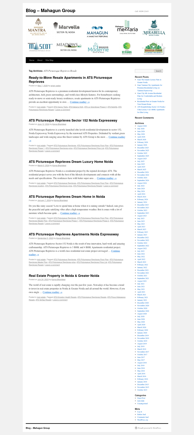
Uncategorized (142, 403)
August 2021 (142, 281)
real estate (41, 107)
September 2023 (143, 213)
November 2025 (143, 150)
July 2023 (140, 218)
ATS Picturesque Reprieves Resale (87, 185)
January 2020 (142, 332)
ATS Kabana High (76, 107)
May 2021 (141, 289)
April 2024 (141, 194)
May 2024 (141, 191)
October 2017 (142, 354)
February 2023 (142, 232)
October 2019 (142, 341)
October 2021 (142, 275)
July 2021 (140, 283)
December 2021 (143, 270)
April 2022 (141, 259)
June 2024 (141, 188)
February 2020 (142, 330)
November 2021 (143, 273)
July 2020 (140, 316)
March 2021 (141, 294)
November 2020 (143, 305)
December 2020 (143, 302)
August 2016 (142, 362)
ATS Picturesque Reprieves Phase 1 (63, 220)
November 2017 (143, 351)
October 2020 (142, 308)
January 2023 (142, 234)
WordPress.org (142, 420)
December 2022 (143, 237)
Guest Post (141, 398)
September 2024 (143, 180)
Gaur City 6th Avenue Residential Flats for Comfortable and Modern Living (149, 96)
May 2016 (141, 371)
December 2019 (143, 335)
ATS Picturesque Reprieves (65, 145)
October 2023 (142, 210)
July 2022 (140, 251)
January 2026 (142, 145)
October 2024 (142, 177)
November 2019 (143, 338)
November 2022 (143, 240)
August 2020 (142, 313)
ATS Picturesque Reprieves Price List (89, 148)
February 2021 (142, 297)
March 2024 (141, 196)
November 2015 (143, 387)
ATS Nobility (112, 107)
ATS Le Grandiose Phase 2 (95, 107)
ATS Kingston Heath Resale (65, 297)
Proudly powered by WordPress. (149, 428)
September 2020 (143, 311)
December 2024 (143, 172)
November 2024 (143, 175)
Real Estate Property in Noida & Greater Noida (64, 275)
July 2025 (140, 161)
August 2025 (142, 158)
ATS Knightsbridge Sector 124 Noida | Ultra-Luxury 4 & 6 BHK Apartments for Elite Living (151, 109)
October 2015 (142, 390)
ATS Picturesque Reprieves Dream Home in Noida (67, 196)
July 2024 (140, 185)
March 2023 (141, 229)
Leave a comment (62, 109)
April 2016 (141, 373)
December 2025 (143, 147)
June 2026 (141, 131)
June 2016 (141, 368)
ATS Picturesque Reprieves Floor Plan (93, 145)
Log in (139, 411)
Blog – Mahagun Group (50, 10)
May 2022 (141, 256)
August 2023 (142, 215)
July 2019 (140, 346)
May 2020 (141, 322)
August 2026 (142, 126)
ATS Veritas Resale (43, 299)
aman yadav (56, 85)
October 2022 (142, 243)
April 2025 (141, 166)
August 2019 (142, 343)
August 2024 (142, 183)
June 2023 (141, 221)
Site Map (49, 60)
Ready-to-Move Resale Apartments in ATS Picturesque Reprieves (70, 79)
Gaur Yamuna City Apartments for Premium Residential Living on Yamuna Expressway (149, 88)
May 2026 (141, 134)
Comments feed (143, 417)
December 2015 (143, 384)
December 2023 (143, 205)
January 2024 (142, 202)
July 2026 (140, 128)
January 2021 (142, 300)
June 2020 (141, 319)
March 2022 (141, 262)
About (39, 60)
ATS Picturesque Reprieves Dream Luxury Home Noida (71, 161)
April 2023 (141, 226)
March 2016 (141, 376)
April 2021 (141, 292)
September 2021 (143, 278)
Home (31, 60)
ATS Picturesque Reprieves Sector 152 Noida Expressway (73, 120)
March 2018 (141, 349)
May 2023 (141, 224)
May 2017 (141, 360)
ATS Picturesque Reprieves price (59, 148)
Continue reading (80, 101)
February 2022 (142, 264)
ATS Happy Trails (61, 107)
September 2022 (143, 245)
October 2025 (142, 153)
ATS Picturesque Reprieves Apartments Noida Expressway (74, 234)
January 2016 (142, 381)
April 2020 (141, 324)
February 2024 (142, 199)
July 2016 (140, 365)
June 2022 (141, 254)
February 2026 (142, 142)
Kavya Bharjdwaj (59, 124)
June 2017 (141, 357)
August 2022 (142, 248)
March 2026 (141, 139)
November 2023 (143, 207)
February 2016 (142, 379)
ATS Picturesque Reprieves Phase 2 (94, 220)
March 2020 (141, 327)
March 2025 (141, 169)
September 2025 (143, 156)
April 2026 (141, 136)
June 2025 (141, 164)
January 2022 (142, 267)
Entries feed (141, 414)
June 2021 (141, 286)
